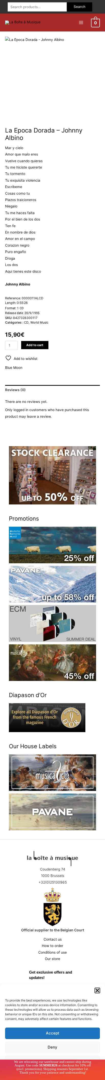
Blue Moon (13, 368)
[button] (97, 990)
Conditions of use (52, 952)
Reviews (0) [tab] (15, 390)
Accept (52, 1033)
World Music (39, 322)
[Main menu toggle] (81, 22)
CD (26, 322)
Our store (52, 959)
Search (79, 7)
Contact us (53, 939)
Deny (52, 1047)
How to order (52, 946)
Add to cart (34, 345)
